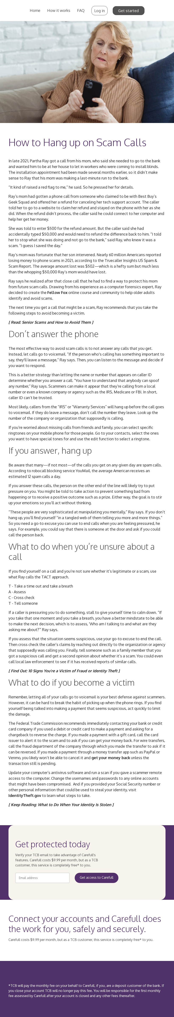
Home (35, 10)
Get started (128, 10)
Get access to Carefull (96, 877)
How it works (58, 10)
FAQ (81, 10)
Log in (99, 10)
